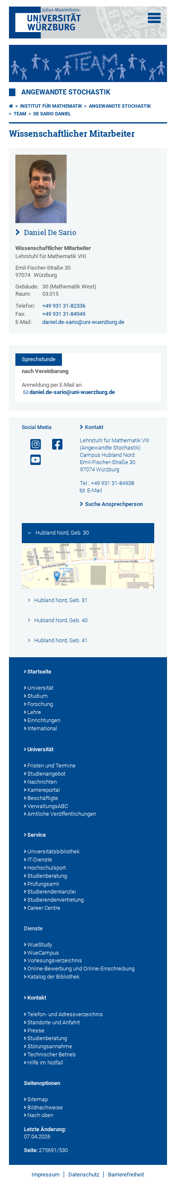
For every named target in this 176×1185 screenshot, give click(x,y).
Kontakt (94, 427)
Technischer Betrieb (51, 1054)
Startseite (39, 671)
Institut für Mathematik (51, 106)
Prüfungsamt (43, 884)
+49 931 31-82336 (63, 306)
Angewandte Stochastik (65, 92)
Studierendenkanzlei (51, 891)
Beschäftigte (42, 798)
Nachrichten (42, 782)
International (42, 728)
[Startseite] (11, 106)
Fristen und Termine (51, 765)
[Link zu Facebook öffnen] (54, 444)
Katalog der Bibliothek (53, 976)
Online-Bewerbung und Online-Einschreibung (81, 968)
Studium (37, 696)
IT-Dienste (39, 859)
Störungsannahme (49, 1046)
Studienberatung (47, 876)
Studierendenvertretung (55, 900)
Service (36, 835)
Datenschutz (83, 1174)
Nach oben (40, 1115)
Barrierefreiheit (126, 1174)
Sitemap (37, 1099)
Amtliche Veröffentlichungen (61, 814)
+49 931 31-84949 (63, 314)
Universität (40, 688)
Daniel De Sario (49, 232)
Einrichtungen (43, 720)
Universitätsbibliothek (53, 851)
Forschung (40, 704)
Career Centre (43, 908)
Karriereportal (43, 790)
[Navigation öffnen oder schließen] (154, 18)
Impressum (45, 1174)
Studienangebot (46, 773)
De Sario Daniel (52, 114)
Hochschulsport (46, 867)
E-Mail (94, 490)
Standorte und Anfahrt (53, 1022)
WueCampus (43, 953)
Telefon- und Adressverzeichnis (65, 1014)
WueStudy (39, 944)
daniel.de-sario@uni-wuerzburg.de (83, 322)
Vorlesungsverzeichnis (54, 960)
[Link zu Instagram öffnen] (32, 444)
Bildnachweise (45, 1107)
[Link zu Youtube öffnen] (32, 460)
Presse (35, 1030)
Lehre (34, 712)
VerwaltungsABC (47, 806)
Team (20, 114)
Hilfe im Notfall (45, 1062)
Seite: (31, 1150)
